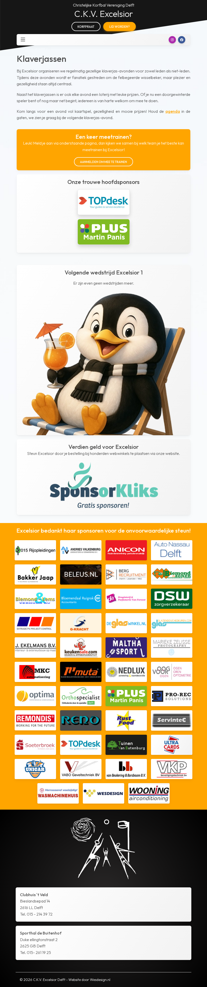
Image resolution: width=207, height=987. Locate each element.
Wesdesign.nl (100, 979)
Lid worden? (119, 27)
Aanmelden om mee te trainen (103, 162)
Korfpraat (85, 27)
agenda (172, 111)
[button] (172, 39)
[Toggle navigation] (23, 39)
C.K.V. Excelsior (103, 13)
